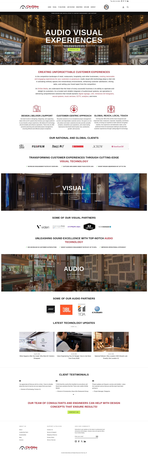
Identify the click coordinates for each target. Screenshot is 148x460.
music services (70, 96)
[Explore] (74, 192)
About (20, 429)
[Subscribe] (97, 437)
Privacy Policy (50, 437)
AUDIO (49, 7)
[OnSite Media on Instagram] (76, 441)
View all (74, 326)
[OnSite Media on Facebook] (79, 441)
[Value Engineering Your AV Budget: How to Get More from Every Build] (74, 342)
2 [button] (74, 394)
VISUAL (55, 7)
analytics (85, 96)
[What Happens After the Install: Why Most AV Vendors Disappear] (37, 342)
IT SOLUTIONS (62, 7)
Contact (93, 7)
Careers (21, 440)
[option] (74, 13)
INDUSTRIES (79, 7)
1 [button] (73, 394)
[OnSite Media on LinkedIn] (85, 441)
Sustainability (22, 434)
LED (92, 94)
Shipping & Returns (52, 434)
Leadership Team (23, 432)
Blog (20, 437)
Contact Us (74, 49)
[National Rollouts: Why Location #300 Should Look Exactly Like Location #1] (111, 342)
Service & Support (51, 432)
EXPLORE (86, 7)
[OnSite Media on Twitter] (82, 441)
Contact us (74, 412)
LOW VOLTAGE (71, 7)
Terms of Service (51, 440)
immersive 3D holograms (104, 94)
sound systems (58, 96)
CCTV (78, 96)
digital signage (84, 94)
